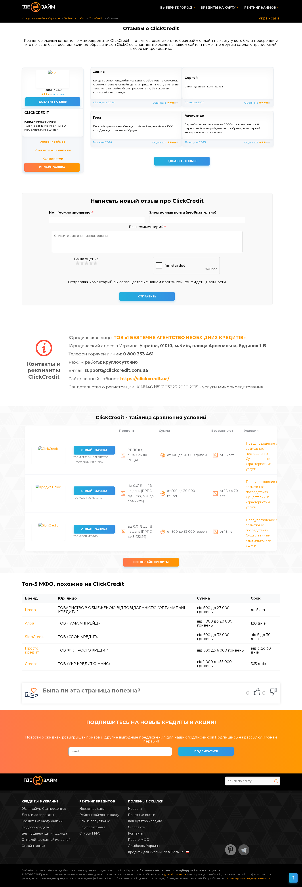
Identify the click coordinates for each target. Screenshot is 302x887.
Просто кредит (32, 650)
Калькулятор (53, 158)
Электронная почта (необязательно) (182, 212)
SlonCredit (34, 637)
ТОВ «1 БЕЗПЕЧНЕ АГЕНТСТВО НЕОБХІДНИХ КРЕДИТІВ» (180, 337)
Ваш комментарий (147, 227)
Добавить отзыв (52, 101)
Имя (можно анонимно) (71, 212)
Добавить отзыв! (182, 161)
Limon (30, 610)
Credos (31, 664)
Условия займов (52, 141)
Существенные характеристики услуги (258, 464)
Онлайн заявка (52, 167)
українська (269, 18)
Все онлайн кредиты (151, 562)
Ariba (29, 623)
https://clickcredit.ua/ (144, 378)
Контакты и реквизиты (53, 150)
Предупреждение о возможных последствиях (262, 449)
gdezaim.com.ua (175, 874)
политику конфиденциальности (248, 878)
